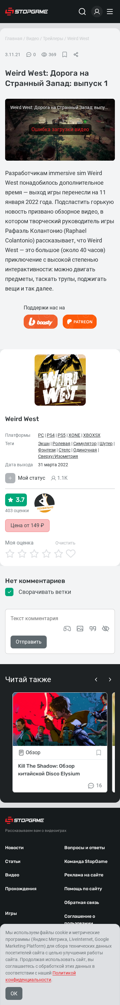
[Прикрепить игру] (67, 628)
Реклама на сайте (83, 875)
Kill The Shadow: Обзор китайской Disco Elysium (49, 769)
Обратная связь (81, 902)
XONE (74, 435)
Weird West (78, 38)
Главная (13, 38)
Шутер (106, 443)
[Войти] (97, 11)
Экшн (44, 443)
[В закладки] (64, 54)
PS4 (51, 435)
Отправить (29, 642)
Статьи (12, 861)
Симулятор (85, 443)
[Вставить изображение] (80, 628)
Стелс (64, 449)
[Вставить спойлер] (105, 628)
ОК (14, 994)
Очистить (65, 542)
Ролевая (61, 443)
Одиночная (85, 449)
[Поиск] (82, 11)
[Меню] (111, 11)
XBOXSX (91, 435)
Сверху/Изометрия (58, 456)
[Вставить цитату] (93, 628)
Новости (14, 847)
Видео (32, 38)
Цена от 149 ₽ (27, 525)
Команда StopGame (86, 861)
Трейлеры (53, 38)
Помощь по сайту (83, 888)
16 (99, 785)
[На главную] (26, 11)
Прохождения (20, 888)
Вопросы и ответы (84, 847)
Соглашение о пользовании (79, 920)
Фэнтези (47, 449)
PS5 (62, 435)
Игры (11, 913)
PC (41, 435)
